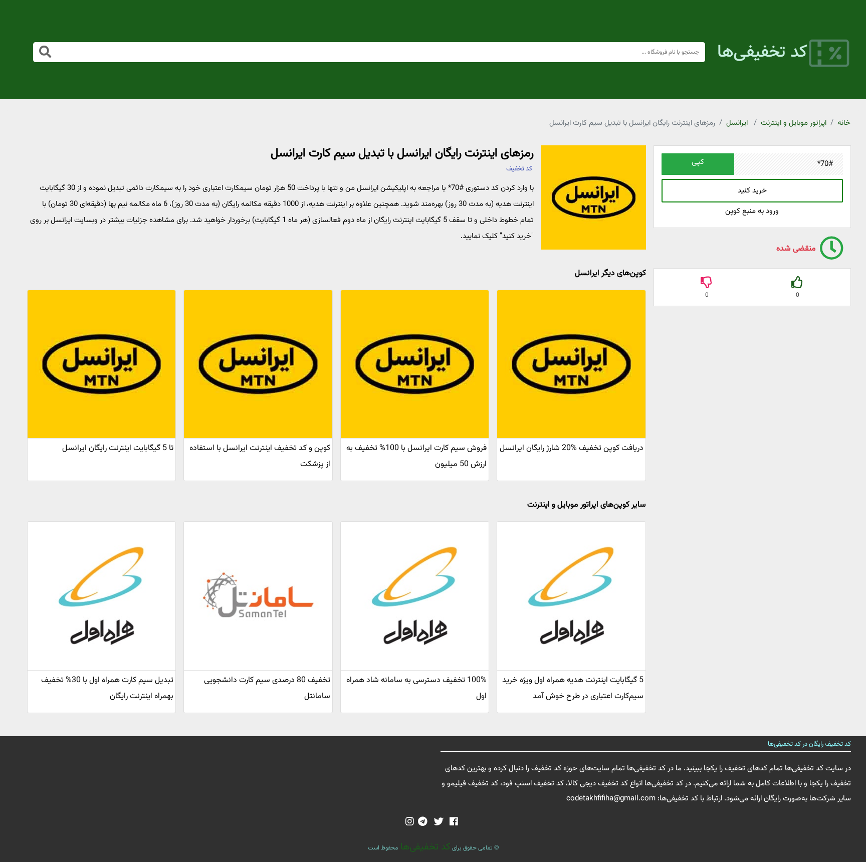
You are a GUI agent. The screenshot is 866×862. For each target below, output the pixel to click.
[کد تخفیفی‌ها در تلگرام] (422, 822)
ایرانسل (737, 123)
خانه (843, 123)
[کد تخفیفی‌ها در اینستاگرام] (409, 822)
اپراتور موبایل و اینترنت (793, 123)
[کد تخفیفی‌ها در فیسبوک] (454, 822)
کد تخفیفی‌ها (424, 846)
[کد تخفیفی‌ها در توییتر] (439, 822)
